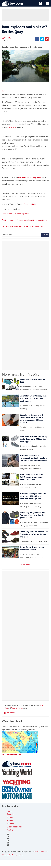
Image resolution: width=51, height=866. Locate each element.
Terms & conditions (41, 852)
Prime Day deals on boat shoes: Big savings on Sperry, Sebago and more (34, 534)
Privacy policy (6, 855)
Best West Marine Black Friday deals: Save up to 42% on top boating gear (33, 439)
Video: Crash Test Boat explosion (15, 213)
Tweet (4, 91)
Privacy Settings (17, 855)
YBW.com (6, 38)
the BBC (12, 127)
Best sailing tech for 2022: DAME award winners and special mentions (32, 477)
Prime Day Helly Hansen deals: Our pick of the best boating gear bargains (33, 515)
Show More (10, 712)
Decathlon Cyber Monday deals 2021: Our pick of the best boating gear (33, 398)
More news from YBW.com (22, 374)
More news (25, 564)
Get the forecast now (11, 754)
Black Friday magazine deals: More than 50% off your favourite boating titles (33, 496)
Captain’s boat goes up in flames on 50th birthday (22, 226)
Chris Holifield (30, 204)
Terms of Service (17, 708)
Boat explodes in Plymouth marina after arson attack (24, 220)
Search (45, 234)
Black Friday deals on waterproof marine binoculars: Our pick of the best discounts (33, 458)
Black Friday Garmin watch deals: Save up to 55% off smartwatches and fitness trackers (31, 419)
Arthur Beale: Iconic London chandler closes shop (32, 548)
